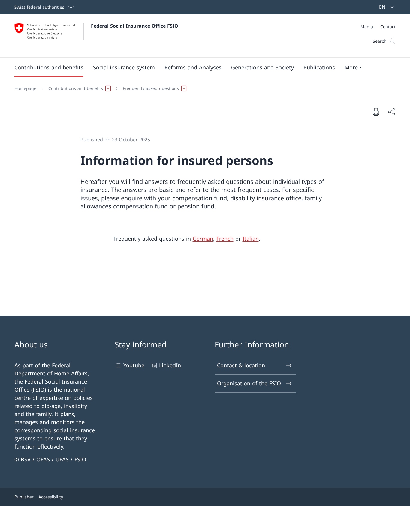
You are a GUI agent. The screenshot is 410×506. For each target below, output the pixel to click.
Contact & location (241, 365)
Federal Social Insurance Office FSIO (134, 26)
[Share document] (391, 111)
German (203, 238)
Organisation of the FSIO (249, 383)
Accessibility (50, 497)
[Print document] (376, 111)
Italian (251, 238)
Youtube (133, 365)
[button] (49, 67)
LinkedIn (170, 365)
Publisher (24, 497)
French (225, 238)
